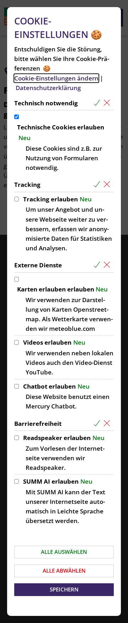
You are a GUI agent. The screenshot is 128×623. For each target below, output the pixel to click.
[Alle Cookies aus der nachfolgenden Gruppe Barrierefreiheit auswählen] (98, 423)
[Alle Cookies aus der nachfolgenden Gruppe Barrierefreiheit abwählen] (108, 423)
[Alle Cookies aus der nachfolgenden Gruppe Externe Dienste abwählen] (108, 265)
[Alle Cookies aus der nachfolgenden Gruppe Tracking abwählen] (108, 184)
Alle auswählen (64, 551)
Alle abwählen (64, 570)
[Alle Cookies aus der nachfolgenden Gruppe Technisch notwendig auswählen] (98, 103)
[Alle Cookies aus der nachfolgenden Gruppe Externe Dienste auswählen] (98, 265)
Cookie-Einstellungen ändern (56, 78)
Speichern (64, 589)
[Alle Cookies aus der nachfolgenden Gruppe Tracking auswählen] (98, 184)
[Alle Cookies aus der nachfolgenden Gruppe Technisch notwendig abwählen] (108, 103)
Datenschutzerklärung (48, 88)
